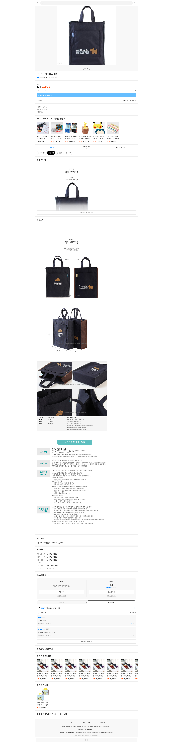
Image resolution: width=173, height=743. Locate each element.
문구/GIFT (40, 543)
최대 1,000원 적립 (128, 100)
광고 (112, 732)
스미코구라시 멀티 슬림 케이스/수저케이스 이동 (113, 132)
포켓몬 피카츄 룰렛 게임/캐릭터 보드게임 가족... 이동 (85, 132)
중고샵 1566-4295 (90, 726)
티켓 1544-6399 (79, 726)
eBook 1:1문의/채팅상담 (103, 726)
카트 (135, 3)
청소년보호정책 (80, 732)
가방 (53, 543)
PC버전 (87, 732)
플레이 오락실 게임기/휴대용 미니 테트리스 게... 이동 (71, 132)
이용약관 (62, 732)
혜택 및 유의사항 (61, 596)
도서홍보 (107, 732)
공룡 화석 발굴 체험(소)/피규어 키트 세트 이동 (57, 132)
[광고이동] (130, 3)
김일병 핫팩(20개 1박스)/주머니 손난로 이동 (43, 132)
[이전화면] (37, 3)
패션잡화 (48, 543)
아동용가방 (59, 543)
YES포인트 (40, 90)
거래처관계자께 (100, 732)
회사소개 (92, 732)
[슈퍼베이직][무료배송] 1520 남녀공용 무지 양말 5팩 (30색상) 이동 (43, 669)
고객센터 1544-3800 (67, 726)
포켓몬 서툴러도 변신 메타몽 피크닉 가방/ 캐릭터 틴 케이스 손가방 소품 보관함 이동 (43, 698)
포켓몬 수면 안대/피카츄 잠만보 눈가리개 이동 (99, 132)
